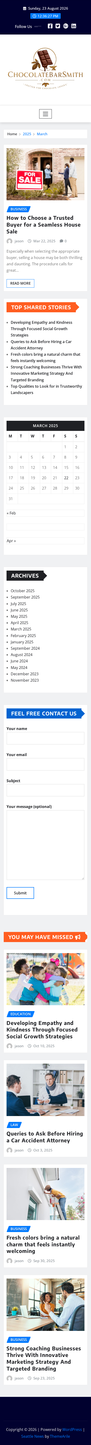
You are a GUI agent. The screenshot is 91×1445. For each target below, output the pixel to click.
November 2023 (25, 680)
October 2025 (23, 590)
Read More (20, 283)
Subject (13, 780)
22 (66, 477)
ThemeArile (60, 1436)
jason (19, 241)
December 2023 (24, 673)
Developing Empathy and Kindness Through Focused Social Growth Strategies (41, 329)
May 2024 (19, 667)
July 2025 (18, 603)
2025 (27, 133)
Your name (17, 728)
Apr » (11, 540)
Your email (17, 754)
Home (12, 133)
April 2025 (19, 622)
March (42, 133)
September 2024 (25, 648)
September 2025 (25, 597)
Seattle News (32, 1436)
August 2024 (21, 654)
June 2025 (19, 610)
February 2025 (23, 635)
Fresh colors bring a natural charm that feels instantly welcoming (43, 1244)
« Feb (11, 513)
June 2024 (19, 661)
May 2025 (19, 616)
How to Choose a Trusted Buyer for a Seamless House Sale (44, 224)
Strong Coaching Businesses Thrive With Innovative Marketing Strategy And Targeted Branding (46, 373)
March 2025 (21, 629)
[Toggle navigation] (45, 114)
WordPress (72, 1429)
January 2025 (22, 642)
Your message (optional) (29, 806)
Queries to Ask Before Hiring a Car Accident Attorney (45, 1137)
